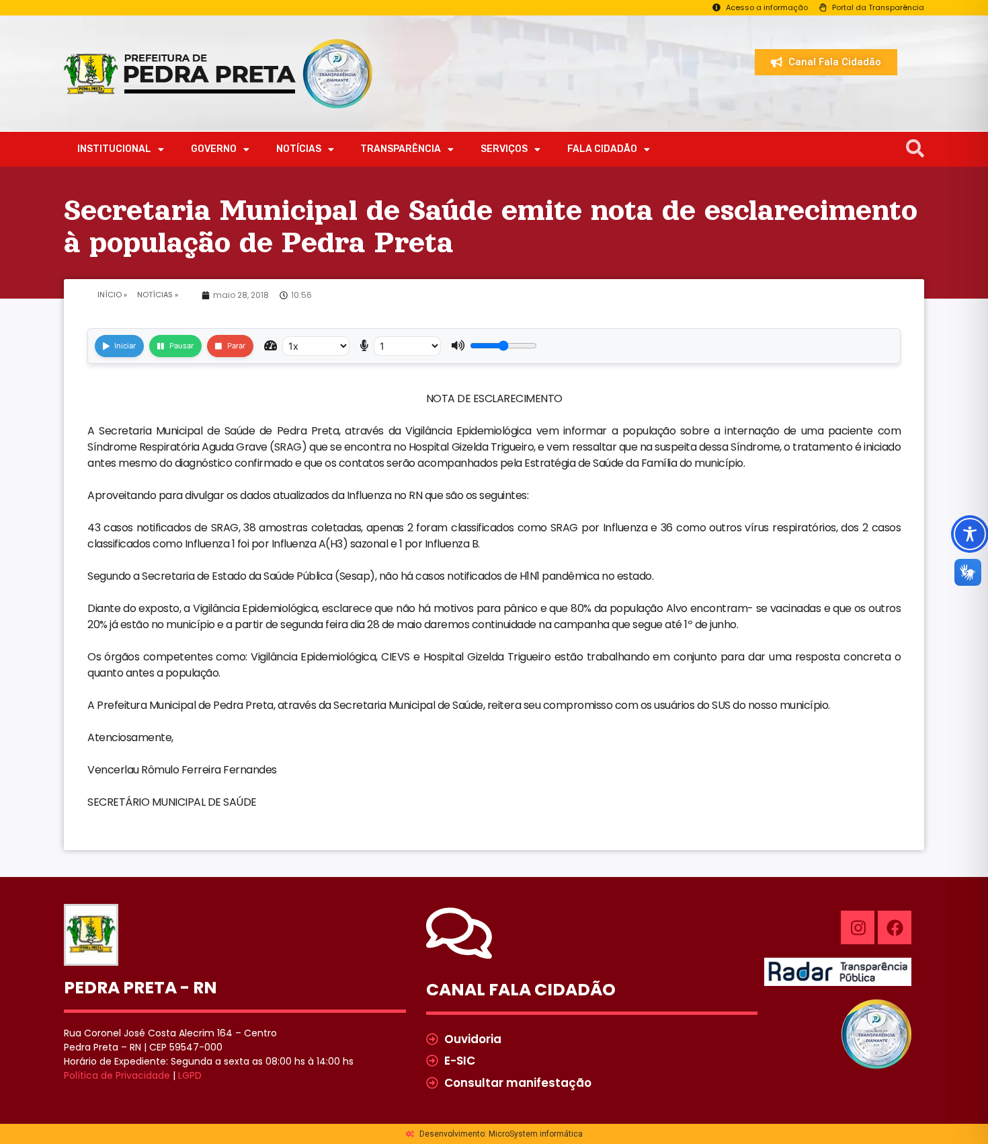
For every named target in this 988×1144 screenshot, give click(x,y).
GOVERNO (214, 149)
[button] (915, 149)
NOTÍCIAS (298, 149)
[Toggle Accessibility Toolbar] (969, 534)
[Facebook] (894, 927)
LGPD (190, 1075)
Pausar (181, 345)
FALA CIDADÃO (602, 149)
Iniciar (125, 345)
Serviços (504, 149)
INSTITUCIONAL (114, 149)
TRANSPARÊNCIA (400, 149)
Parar (236, 345)
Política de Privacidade (117, 1075)
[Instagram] (857, 927)
